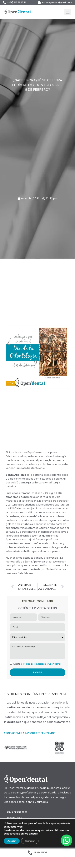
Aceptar (12, 840)
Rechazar (30, 840)
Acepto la (37, 663)
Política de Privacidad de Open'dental (42, 663)
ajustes (33, 833)
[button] (67, 12)
